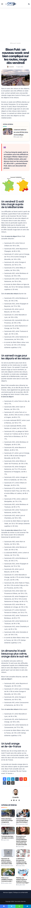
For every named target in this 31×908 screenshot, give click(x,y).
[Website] (12, 800)
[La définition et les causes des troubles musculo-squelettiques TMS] (23, 853)
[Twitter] (8, 779)
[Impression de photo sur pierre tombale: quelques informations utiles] (8, 853)
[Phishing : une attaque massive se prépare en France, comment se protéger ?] (23, 872)
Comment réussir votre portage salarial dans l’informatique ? (22, 820)
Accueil (13, 43)
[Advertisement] (15, 24)
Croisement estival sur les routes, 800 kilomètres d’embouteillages (21, 132)
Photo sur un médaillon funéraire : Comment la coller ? (7, 879)
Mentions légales (7, 892)
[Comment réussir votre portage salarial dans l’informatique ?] (23, 813)
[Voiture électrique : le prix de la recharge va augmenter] (8, 813)
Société (19, 43)
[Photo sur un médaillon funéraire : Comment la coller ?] (8, 872)
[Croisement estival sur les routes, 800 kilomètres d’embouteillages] (7, 131)
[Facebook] (4, 779)
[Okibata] (10, 3)
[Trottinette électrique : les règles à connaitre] (8, 831)
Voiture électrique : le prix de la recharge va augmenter (7, 820)
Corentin (11, 66)
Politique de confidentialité (20, 892)
